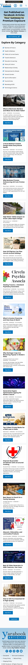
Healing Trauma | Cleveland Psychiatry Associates (13, 285)
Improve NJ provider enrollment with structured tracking (13, 462)
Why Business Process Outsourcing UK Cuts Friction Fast (14, 182)
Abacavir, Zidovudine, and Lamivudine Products (12, 533)
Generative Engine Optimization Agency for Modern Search (12, 392)
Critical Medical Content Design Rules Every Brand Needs (12, 145)
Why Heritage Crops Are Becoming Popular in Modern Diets (14, 354)
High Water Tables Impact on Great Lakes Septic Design (14, 217)
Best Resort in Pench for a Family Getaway (12, 498)
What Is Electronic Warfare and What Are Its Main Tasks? (14, 110)
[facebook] (7, 651)
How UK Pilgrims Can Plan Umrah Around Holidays (12, 252)
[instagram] (14, 651)
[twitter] (10, 651)
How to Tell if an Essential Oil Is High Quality (13, 599)
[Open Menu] (21, 5)
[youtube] (21, 651)
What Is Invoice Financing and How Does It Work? (12, 319)
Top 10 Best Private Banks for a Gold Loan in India (14, 428)
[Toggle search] (26, 5)
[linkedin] (17, 651)
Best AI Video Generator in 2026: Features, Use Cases (13, 566)
